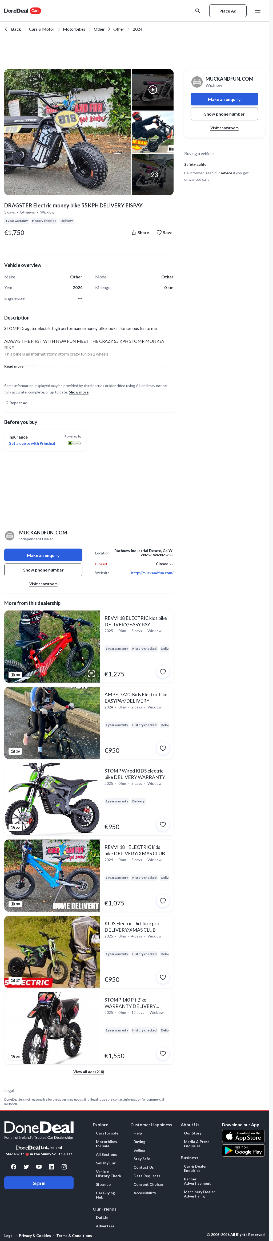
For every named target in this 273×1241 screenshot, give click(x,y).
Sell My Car (106, 1163)
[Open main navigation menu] (259, 10)
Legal (9, 1235)
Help (138, 1133)
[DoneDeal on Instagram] (64, 1167)
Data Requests (147, 1176)
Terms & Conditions (74, 1235)
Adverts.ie (105, 1226)
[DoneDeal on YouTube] (39, 1167)
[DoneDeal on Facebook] (13, 1167)
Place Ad (227, 10)
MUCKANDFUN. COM (230, 79)
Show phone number (43, 569)
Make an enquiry (43, 555)
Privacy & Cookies (35, 1235)
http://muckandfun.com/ (152, 573)
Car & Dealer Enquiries (195, 1168)
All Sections (106, 1154)
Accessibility (145, 1193)
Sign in (39, 1182)
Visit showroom (43, 583)
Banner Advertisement (197, 1181)
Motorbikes (74, 28)
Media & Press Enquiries (197, 1144)
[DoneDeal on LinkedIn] (51, 1167)
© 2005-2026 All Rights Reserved (236, 1234)
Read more (13, 366)
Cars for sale (107, 1133)
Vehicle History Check (108, 1173)
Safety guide (195, 164)
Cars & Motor (41, 28)
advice (226, 173)
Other (99, 28)
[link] (89, 646)
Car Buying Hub (105, 1195)
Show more (79, 392)
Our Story (193, 1133)
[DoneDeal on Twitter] (26, 1167)
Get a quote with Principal (32, 443)
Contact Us (144, 1167)
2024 (137, 28)
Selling (139, 1150)
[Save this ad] (162, 671)
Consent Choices (149, 1184)
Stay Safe (142, 1159)
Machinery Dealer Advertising (199, 1194)
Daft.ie (102, 1217)
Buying (139, 1142)
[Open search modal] (198, 11)
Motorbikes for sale (106, 1144)
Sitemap (103, 1184)
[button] (67, 132)
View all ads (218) (88, 1071)
